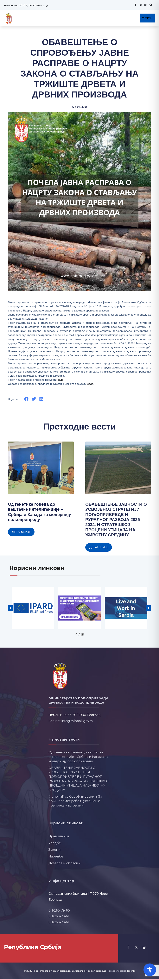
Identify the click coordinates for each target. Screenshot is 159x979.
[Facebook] (135, 5)
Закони (54, 849)
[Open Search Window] (150, 5)
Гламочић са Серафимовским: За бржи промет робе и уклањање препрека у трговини (75, 800)
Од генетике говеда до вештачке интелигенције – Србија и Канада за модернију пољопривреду (39, 512)
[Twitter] (140, 5)
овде (60, 379)
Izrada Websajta (117, 970)
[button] (26, 399)
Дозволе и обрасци (64, 863)
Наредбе (55, 856)
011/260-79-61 (58, 916)
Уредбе (54, 843)
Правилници (59, 836)
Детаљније (21, 532)
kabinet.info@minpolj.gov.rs (70, 721)
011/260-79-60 (59, 910)
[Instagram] (145, 5)
